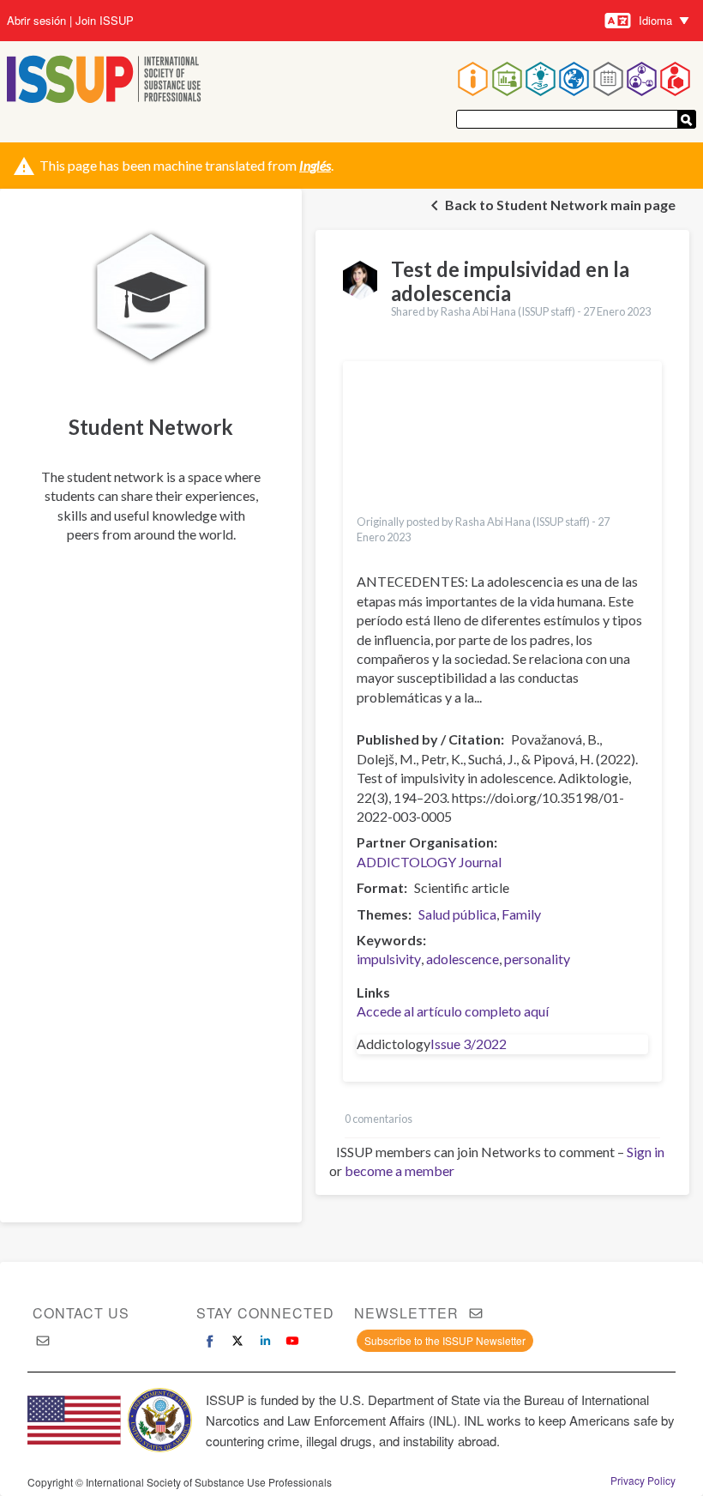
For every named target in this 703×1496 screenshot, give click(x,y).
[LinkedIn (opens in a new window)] (265, 1340)
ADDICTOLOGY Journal (429, 862)
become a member (399, 1170)
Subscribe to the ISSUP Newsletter (445, 1340)
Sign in (645, 1151)
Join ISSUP (104, 20)
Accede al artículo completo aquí (453, 1011)
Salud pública (457, 914)
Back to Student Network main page (560, 204)
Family (521, 914)
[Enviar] (686, 119)
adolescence (462, 958)
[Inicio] (104, 81)
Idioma (655, 20)
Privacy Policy (643, 1480)
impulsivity (389, 958)
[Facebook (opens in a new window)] (210, 1340)
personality (537, 958)
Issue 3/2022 (468, 1043)
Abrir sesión (36, 20)
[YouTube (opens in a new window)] (292, 1340)
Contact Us (81, 1313)
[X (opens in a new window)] (237, 1340)
